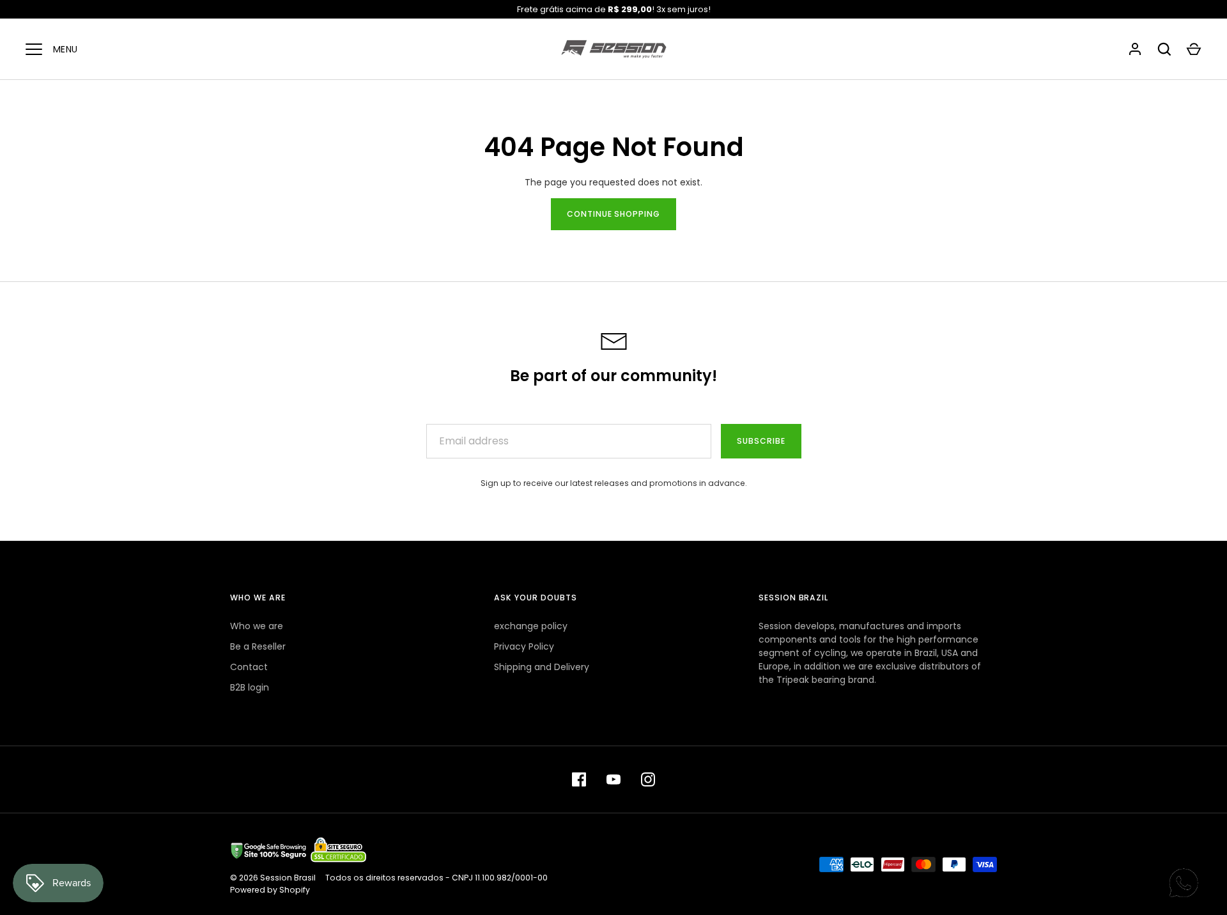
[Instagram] (648, 779)
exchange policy (530, 626)
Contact (249, 667)
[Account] (1135, 49)
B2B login (249, 687)
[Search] (1164, 49)
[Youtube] (613, 779)
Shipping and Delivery (541, 667)
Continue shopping (614, 213)
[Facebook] (579, 779)
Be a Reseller (258, 646)
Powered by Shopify (270, 889)
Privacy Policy (524, 646)
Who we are (256, 626)
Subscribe (761, 440)
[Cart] (1194, 49)
